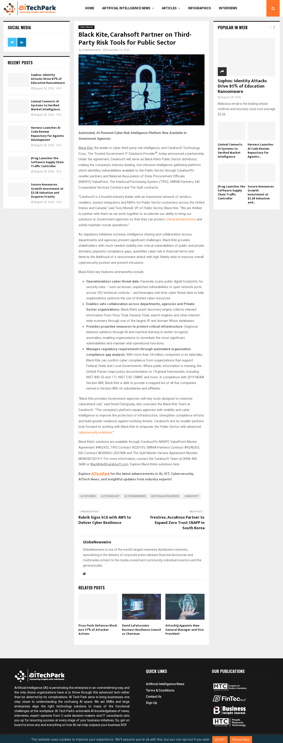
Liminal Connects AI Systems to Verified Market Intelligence (45, 105)
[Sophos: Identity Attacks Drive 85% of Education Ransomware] (18, 80)
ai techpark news (135, 496)
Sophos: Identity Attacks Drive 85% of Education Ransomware (48, 78)
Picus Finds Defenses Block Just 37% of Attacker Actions (97, 629)
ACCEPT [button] (220, 739)
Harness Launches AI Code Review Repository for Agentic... (260, 150)
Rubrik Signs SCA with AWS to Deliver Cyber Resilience (104, 520)
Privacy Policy (240, 739)
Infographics (199, 8)
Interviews (228, 8)
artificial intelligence (165, 496)
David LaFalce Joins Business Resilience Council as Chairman (141, 629)
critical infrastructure (181, 219)
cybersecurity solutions (95, 432)
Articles (169, 8)
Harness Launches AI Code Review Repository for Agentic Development (47, 133)
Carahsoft (192, 496)
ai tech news (88, 496)
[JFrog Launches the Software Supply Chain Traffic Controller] (18, 163)
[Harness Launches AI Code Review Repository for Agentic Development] (18, 133)
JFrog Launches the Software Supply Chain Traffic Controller (47, 162)
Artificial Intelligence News (126, 8)
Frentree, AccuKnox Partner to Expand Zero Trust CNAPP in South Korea (177, 522)
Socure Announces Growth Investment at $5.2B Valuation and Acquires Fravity (47, 190)
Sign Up (151, 703)
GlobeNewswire (91, 50)
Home (89, 8)
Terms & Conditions (160, 690)
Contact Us (153, 696)
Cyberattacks (86, 27)
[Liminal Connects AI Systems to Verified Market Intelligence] (18, 106)
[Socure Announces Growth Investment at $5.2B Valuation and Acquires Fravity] (18, 190)
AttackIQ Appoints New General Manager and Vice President (184, 629)
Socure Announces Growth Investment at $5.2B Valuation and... (261, 194)
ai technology (110, 496)
